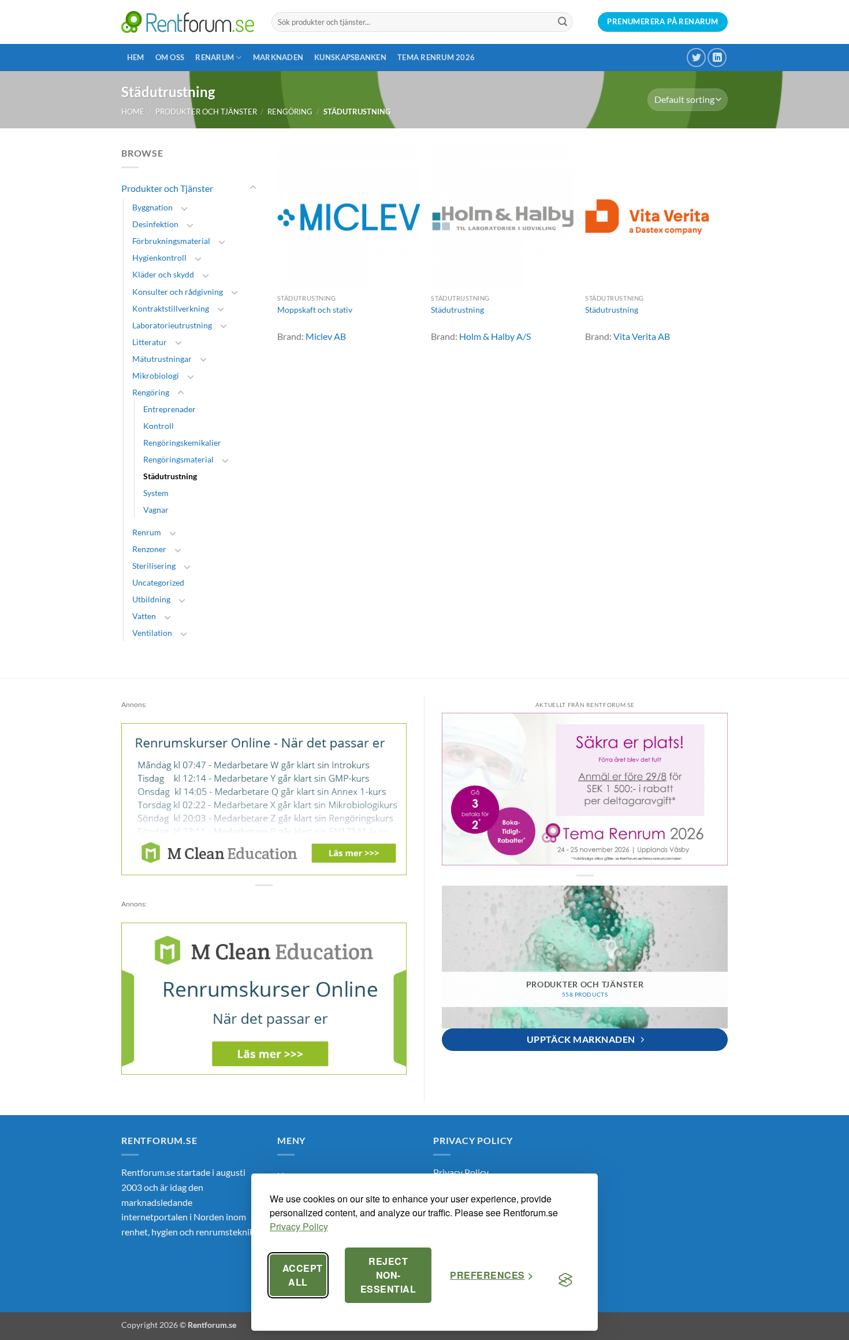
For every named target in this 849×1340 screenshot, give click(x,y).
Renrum (146, 532)
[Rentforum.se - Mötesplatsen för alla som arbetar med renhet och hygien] (187, 21)
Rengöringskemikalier (182, 442)
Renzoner (149, 549)
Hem (135, 57)
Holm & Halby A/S (495, 336)
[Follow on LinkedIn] (717, 57)
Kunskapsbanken (350, 57)
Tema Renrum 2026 (436, 57)
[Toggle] (253, 188)
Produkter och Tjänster (206, 111)
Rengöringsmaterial (178, 459)
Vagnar (156, 509)
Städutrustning (170, 476)
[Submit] (562, 22)
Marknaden (278, 57)
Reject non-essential (388, 1274)
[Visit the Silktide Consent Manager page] (565, 1280)
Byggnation (152, 207)
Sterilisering (154, 566)
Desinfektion (155, 224)
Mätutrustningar (162, 359)
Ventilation (152, 633)
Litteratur (149, 342)
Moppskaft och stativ (314, 309)
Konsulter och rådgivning (177, 292)
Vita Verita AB (641, 336)
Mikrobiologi (155, 375)
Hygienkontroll (159, 257)
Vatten (144, 616)
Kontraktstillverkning (170, 308)
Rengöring (289, 111)
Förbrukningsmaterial (171, 241)
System (156, 493)
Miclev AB (326, 336)
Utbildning (151, 599)
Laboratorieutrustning (172, 325)
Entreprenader (169, 409)
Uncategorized (158, 582)
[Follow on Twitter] (696, 57)
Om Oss (170, 57)
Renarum (214, 57)
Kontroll (158, 426)
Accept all (302, 1275)
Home (132, 111)
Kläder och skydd (163, 274)
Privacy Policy (299, 1226)
